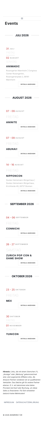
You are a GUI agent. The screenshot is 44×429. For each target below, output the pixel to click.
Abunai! (11, 149)
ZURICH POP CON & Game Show (19, 257)
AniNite (11, 122)
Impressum (9, 402)
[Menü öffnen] (22, 18)
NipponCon (14, 175)
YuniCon (12, 334)
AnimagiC (13, 66)
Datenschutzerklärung (27, 402)
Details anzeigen (28, 84)
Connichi (13, 228)
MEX (9, 300)
